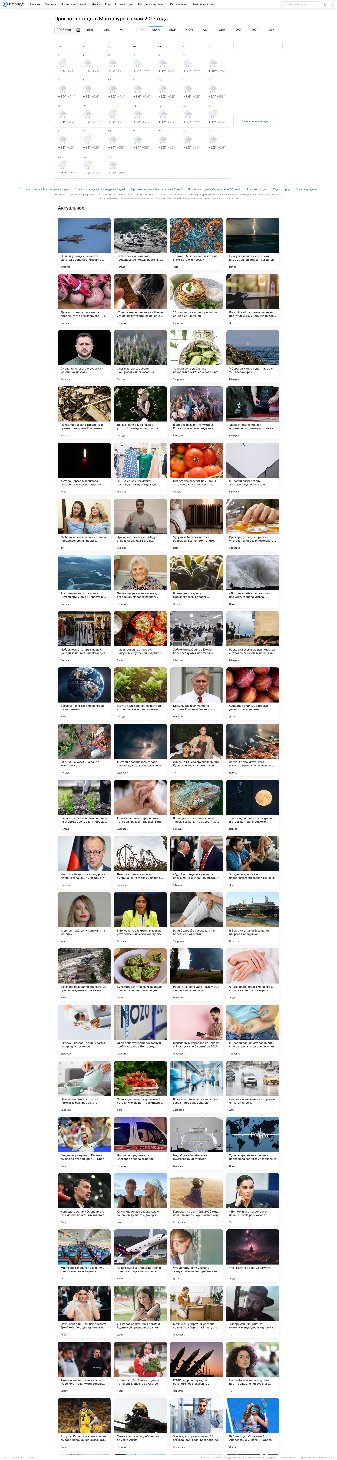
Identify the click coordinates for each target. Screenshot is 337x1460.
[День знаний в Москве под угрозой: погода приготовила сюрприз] (140, 412)
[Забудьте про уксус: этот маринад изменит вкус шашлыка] (252, 750)
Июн (172, 29)
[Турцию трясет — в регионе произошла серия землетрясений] (252, 1143)
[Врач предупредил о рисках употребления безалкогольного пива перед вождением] (252, 525)
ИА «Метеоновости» (323, 1457)
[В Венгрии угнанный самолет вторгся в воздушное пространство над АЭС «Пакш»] (252, 918)
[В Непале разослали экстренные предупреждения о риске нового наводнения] (84, 974)
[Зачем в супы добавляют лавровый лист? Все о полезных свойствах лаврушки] (196, 356)
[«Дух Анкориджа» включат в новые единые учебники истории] (196, 862)
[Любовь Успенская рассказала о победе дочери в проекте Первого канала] (84, 525)
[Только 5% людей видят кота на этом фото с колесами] (196, 244)
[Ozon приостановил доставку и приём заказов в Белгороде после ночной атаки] (140, 1031)
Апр (139, 29)
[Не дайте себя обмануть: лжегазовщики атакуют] (196, 1143)
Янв (90, 29)
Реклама (30, 1457)
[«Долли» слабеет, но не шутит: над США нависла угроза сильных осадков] (252, 581)
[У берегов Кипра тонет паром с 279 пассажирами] (252, 356)
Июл (189, 29)
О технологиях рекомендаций (262, 1457)
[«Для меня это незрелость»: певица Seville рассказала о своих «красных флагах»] (252, 1199)
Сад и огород (281, 189)
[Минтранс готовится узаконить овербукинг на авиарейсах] (84, 1255)
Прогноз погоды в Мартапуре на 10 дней (214, 189)
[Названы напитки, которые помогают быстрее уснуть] (84, 1087)
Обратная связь (288, 1457)
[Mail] (5, 4)
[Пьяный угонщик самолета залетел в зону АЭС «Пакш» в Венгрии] (84, 244)
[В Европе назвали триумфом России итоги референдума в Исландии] (196, 412)
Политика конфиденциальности (228, 1457)
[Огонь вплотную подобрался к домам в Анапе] (140, 1424)
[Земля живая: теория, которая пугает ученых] (84, 693)
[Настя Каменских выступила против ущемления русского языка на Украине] (252, 1368)
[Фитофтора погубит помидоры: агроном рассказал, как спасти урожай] (196, 469)
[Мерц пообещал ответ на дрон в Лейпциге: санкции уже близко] (84, 862)
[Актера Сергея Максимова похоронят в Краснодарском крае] (84, 469)
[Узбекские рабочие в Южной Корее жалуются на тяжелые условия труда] (196, 637)
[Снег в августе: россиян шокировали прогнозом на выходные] (140, 356)
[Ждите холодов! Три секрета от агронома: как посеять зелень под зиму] (140, 693)
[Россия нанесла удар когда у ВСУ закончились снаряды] (196, 974)
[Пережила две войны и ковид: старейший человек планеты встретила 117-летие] (140, 581)
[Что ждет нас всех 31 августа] (252, 1255)
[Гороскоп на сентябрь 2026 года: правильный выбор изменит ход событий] (196, 1199)
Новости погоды (256, 189)
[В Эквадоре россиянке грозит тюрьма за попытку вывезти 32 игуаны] (196, 806)
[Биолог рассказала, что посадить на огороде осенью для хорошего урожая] (84, 806)
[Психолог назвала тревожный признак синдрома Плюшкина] (84, 412)
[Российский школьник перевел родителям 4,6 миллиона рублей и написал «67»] (252, 300)
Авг (206, 29)
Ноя (255, 29)
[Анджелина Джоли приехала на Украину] (84, 918)
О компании (16, 1457)
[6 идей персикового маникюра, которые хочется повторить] (252, 974)
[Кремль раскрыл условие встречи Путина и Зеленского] (196, 693)
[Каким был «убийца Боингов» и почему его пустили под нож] (140, 1255)
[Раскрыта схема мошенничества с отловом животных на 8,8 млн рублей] (252, 637)
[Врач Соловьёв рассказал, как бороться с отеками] (196, 918)
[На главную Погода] (16, 4)
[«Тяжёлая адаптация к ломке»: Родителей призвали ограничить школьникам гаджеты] (140, 1312)
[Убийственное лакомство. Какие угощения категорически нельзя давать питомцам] (140, 300)
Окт (239, 29)
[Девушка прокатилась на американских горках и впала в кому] (140, 862)
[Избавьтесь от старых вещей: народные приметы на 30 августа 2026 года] (84, 637)
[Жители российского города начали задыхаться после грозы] (140, 750)
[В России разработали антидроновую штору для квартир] (252, 469)
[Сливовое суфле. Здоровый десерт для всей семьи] (252, 693)
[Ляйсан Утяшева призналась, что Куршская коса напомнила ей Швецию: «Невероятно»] (196, 750)
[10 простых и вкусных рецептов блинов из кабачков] (196, 300)
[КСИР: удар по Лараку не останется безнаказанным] (196, 1368)
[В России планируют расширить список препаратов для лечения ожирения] (252, 1031)
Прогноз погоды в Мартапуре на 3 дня (44, 189)
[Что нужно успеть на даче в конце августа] (84, 750)
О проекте (204, 1457)
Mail (6, 1457)
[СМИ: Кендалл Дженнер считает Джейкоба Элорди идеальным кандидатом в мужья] (84, 1312)
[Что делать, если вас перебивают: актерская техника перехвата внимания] (252, 862)
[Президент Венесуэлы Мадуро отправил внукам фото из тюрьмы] (140, 525)
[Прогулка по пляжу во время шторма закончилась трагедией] (252, 244)
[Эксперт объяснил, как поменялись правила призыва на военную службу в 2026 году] (252, 412)
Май (156, 29)
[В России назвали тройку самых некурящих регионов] (84, 1031)
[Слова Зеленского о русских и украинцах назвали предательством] (84, 356)
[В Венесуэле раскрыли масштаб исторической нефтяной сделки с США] (140, 918)
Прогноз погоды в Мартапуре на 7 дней (156, 189)
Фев (107, 29)
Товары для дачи (307, 189)
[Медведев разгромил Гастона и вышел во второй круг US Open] (84, 1143)
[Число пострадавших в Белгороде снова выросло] (140, 1143)
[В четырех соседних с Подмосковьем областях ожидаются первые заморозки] (196, 581)
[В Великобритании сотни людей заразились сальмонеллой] (196, 1087)
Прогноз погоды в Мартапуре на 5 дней (100, 189)
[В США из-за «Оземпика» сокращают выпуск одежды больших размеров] (140, 469)
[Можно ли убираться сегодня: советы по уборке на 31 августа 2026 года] (196, 1312)
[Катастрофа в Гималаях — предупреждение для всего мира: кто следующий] (140, 244)
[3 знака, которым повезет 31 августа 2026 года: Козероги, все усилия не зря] (196, 1424)
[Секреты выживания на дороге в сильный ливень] (252, 1087)
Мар (123, 29)
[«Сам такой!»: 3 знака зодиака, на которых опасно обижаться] (140, 1368)
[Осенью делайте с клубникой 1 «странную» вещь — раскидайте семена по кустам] (140, 1087)
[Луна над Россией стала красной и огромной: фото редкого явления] (252, 806)
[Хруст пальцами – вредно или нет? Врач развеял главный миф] (140, 806)
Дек (272, 29)
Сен (222, 29)
